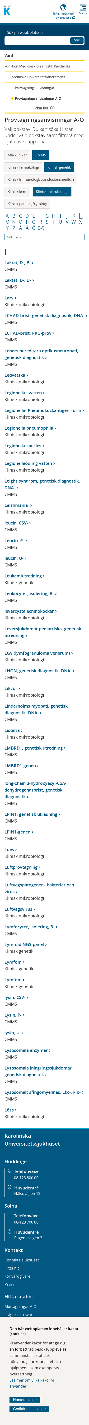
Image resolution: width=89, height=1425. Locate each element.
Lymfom (13, 962)
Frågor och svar (19, 1314)
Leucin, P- (14, 540)
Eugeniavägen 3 (28, 1237)
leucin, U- (14, 558)
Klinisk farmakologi (23, 167)
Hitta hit (12, 1268)
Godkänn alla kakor (29, 1409)
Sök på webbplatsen (25, 32)
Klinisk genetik (59, 167)
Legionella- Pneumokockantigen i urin (43, 410)
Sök (77, 40)
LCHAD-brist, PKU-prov (28, 333)
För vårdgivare (17, 1276)
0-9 (41, 228)
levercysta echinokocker (29, 611)
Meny (83, 13)
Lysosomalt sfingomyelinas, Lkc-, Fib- (43, 1092)
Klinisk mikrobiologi (52, 191)
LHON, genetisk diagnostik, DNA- (38, 671)
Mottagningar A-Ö (20, 1306)
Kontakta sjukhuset (22, 1260)
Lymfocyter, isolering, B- (30, 927)
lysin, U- (13, 1032)
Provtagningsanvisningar (34, 87)
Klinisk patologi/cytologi (27, 203)
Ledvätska (15, 375)
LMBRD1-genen (20, 765)
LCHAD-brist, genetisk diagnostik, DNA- (44, 315)
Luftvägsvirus (18, 909)
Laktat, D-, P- (18, 262)
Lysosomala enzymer (26, 1050)
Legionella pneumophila (29, 428)
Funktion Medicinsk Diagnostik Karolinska (37, 66)
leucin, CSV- (16, 523)
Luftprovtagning (21, 867)
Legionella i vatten (23, 393)
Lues (9, 849)
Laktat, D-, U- (18, 280)
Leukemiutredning (23, 576)
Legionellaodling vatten (28, 463)
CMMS (40, 155)
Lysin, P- (13, 1015)
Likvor (11, 688)
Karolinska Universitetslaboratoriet (37, 77)
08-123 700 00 (26, 1222)
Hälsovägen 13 (27, 1193)
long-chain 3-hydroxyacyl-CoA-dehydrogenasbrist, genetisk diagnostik (35, 789)
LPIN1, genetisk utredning (31, 814)
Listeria (12, 730)
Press (9, 1284)
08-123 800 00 (26, 1177)
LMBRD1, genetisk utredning (34, 748)
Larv (9, 298)
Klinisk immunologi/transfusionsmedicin (41, 179)
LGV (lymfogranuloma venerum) (37, 653)
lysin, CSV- (15, 997)
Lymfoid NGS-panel (24, 944)
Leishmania (17, 505)
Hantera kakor (25, 1400)
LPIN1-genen (17, 832)
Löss (9, 1110)
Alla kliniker (17, 155)
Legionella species (23, 445)
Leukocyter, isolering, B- (29, 593)
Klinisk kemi (17, 191)
